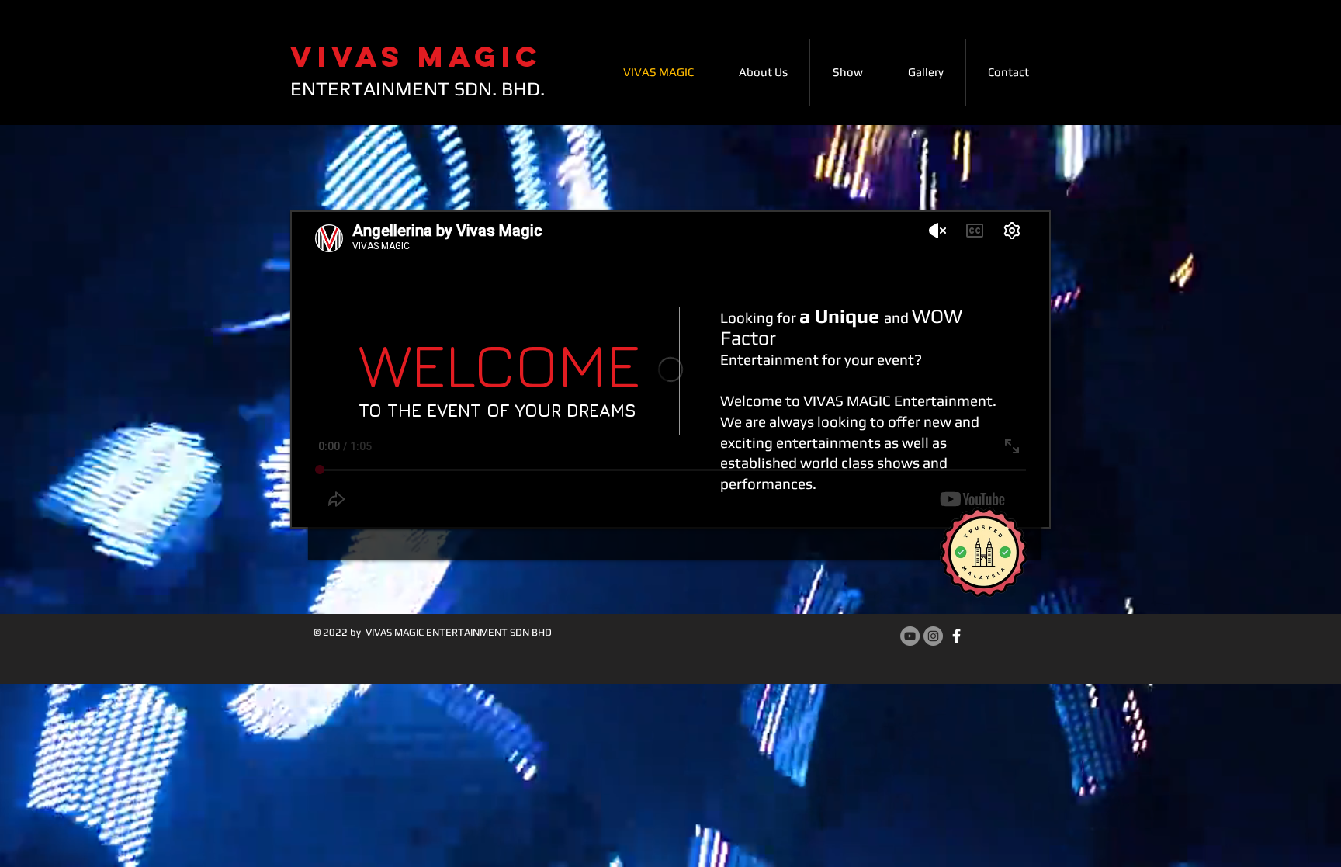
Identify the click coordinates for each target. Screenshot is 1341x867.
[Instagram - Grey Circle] (933, 636)
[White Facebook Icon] (956, 636)
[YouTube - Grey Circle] (910, 636)
